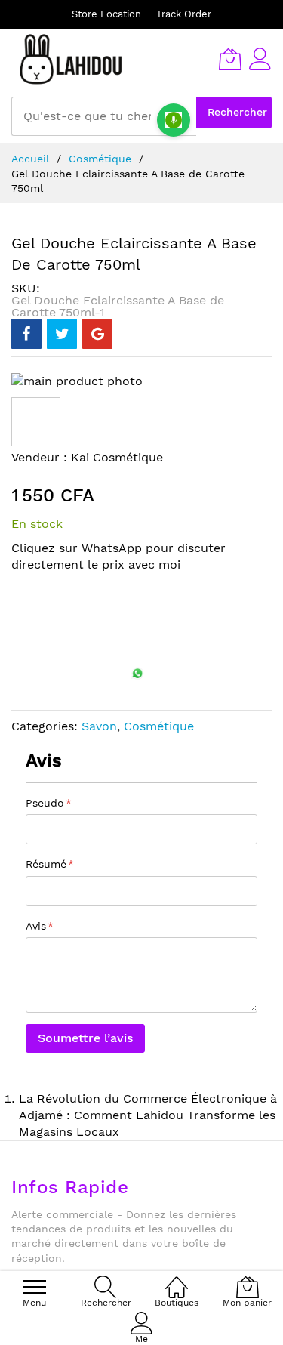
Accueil (30, 159)
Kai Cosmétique (117, 457)
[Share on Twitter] (62, 334)
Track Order (183, 14)
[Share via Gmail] (97, 334)
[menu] (34, 1287)
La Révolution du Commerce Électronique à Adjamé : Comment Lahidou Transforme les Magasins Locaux (148, 1115)
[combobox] (103, 116)
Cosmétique (100, 159)
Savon (99, 726)
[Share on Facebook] (26, 334)
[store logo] (71, 59)
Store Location (106, 14)
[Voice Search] (173, 120)
